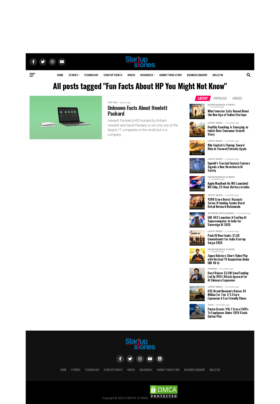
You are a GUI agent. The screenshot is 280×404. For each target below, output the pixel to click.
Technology (91, 75)
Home (60, 75)
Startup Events (112, 75)
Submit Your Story (170, 75)
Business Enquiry (197, 75)
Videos (131, 75)
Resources (146, 75)
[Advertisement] (140, 26)
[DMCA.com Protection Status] (164, 398)
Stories (73, 75)
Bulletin (218, 75)
